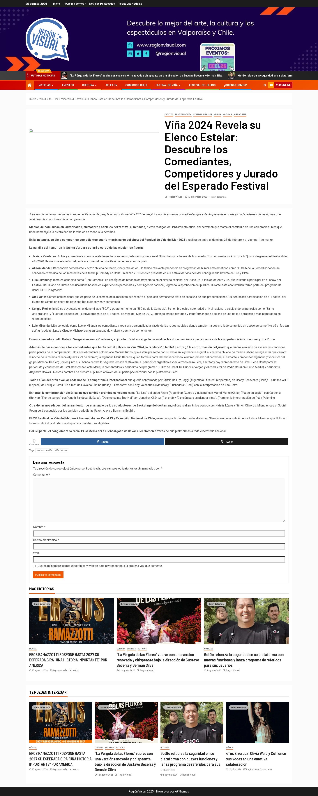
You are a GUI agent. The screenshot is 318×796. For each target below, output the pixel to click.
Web (36, 553)
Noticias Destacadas (102, 3)
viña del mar (61, 450)
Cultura (88, 85)
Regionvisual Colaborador (65, 670)
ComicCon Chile (136, 85)
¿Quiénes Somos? (74, 3)
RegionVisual (175, 197)
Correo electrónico (46, 540)
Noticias (44, 85)
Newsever (162, 791)
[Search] (265, 85)
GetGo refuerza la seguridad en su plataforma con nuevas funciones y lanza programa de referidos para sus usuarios (244, 660)
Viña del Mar (240, 114)
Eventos (68, 85)
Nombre (39, 527)
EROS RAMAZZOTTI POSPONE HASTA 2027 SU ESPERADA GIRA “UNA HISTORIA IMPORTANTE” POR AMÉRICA (68, 660)
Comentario (41, 474)
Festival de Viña (167, 85)
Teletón (111, 85)
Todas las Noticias (130, 3)
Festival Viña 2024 (202, 114)
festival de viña (44, 450)
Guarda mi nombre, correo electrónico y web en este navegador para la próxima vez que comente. (100, 566)
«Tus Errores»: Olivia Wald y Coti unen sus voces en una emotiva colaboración (256, 759)
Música (217, 114)
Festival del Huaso (202, 85)
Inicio (56, 3)
